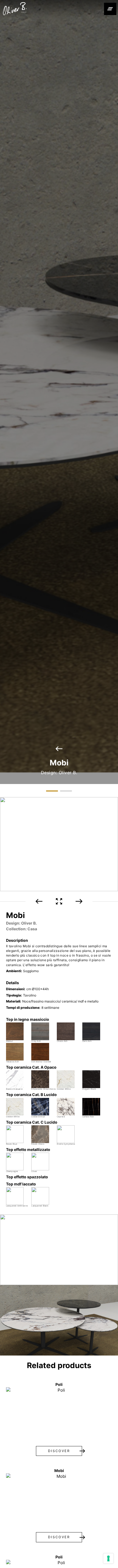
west (59, 749)
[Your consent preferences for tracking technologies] (108, 1558)
